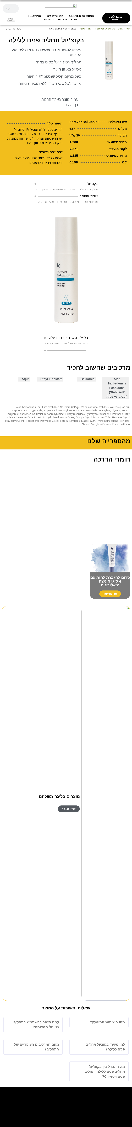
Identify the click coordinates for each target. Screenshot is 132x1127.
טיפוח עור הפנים (13, 28)
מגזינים (49, 19)
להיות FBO (34, 15)
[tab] (99, 1022)
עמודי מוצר (85, 28)
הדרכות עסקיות (67, 19)
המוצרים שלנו (54, 15)
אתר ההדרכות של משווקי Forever (112, 28)
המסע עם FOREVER (81, 15)
